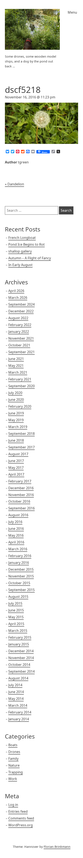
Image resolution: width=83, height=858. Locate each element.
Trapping (15, 772)
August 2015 (18, 596)
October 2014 (19, 664)
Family (13, 758)
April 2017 (16, 474)
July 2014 (15, 685)
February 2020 (19, 406)
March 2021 (17, 372)
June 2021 (16, 358)
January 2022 (18, 331)
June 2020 (16, 399)
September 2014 (21, 671)
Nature (14, 765)
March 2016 (17, 549)
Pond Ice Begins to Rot (26, 244)
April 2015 (16, 623)
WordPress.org (20, 825)
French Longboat (22, 237)
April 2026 (16, 290)
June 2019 (16, 413)
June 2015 (16, 610)
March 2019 (17, 426)
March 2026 (17, 297)
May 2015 (16, 617)
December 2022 (21, 311)
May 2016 (16, 535)
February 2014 (19, 712)
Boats (12, 745)
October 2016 (19, 501)
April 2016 (16, 542)
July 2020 (15, 392)
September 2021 (21, 352)
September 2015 (21, 589)
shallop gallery (20, 251)
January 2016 (18, 562)
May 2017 (16, 467)
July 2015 (15, 603)
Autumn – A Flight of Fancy (29, 258)
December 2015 (21, 569)
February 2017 (19, 481)
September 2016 (21, 508)
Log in (13, 804)
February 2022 (19, 324)
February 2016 (19, 555)
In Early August (20, 264)
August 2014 (18, 678)
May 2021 (16, 365)
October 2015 (19, 583)
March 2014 (17, 705)
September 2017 (21, 447)
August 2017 (18, 454)
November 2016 (21, 494)
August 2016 (18, 515)
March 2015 (17, 630)
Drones (14, 751)
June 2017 (16, 460)
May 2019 (16, 420)
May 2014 (16, 698)
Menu (72, 12)
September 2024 (21, 304)
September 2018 (21, 433)
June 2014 (16, 691)
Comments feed (21, 818)
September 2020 (21, 386)
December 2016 (21, 488)
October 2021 (19, 345)
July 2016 (15, 521)
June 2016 (16, 528)
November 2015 (21, 576)
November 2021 (21, 338)
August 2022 (18, 318)
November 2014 (21, 657)
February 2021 (19, 379)
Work (12, 778)
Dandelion (15, 184)
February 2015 (19, 637)
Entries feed (18, 811)
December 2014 (21, 651)
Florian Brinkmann (57, 847)
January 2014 (18, 719)
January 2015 (18, 644)
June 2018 (16, 440)
